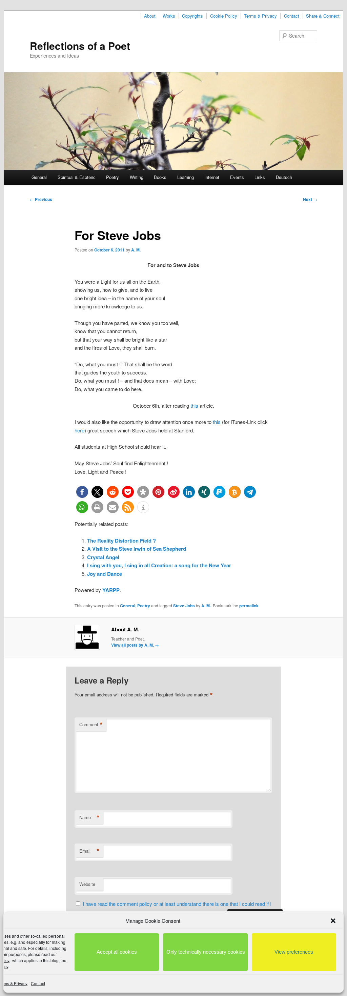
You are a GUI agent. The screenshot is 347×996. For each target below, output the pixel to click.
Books (160, 177)
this (194, 405)
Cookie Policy (223, 16)
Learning (185, 177)
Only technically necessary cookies (205, 952)
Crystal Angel (103, 557)
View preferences (293, 952)
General (39, 177)
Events (237, 177)
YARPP (111, 590)
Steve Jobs (184, 606)
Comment (91, 724)
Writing (136, 177)
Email (89, 851)
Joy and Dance (104, 573)
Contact (38, 983)
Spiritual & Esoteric (77, 177)
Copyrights (192, 16)
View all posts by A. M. (135, 645)
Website (87, 884)
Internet (211, 177)
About (150, 16)
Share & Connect (323, 16)
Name (89, 817)
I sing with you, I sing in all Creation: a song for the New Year (159, 565)
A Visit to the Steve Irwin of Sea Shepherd (136, 548)
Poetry (112, 177)
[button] (333, 920)
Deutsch (284, 177)
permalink (249, 606)
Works (169, 16)
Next (310, 199)
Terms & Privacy (260, 16)
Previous (41, 199)
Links (259, 177)
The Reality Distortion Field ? (121, 540)
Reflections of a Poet (80, 45)
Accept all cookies (117, 952)
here (79, 430)
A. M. (136, 250)
